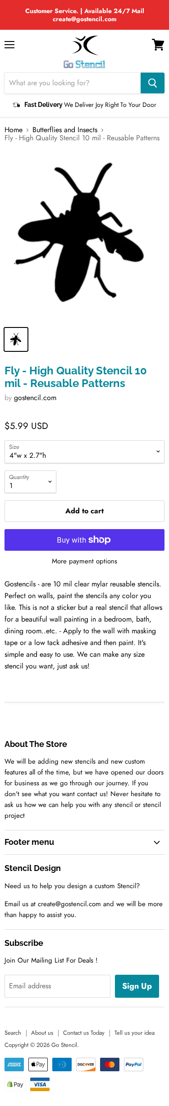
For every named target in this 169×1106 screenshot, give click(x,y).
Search (13, 1032)
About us (42, 1032)
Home (14, 130)
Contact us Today (84, 1032)
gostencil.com (35, 397)
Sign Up (137, 986)
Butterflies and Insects (64, 130)
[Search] (152, 83)
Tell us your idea (134, 1032)
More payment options (84, 561)
